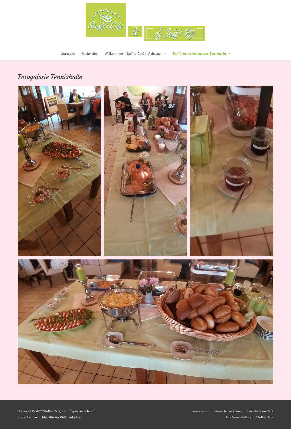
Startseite (68, 54)
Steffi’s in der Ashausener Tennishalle (199, 54)
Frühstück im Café (260, 411)
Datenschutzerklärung (227, 411)
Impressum (200, 411)
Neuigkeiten (89, 54)
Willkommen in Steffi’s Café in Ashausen (133, 54)
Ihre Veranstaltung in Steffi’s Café (249, 417)
